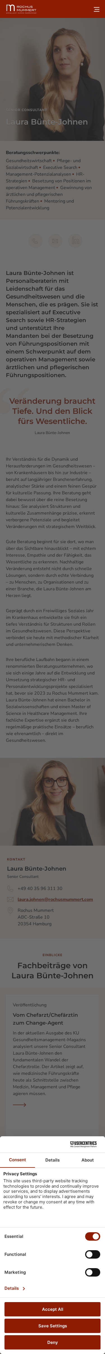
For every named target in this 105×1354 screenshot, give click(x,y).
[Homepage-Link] (21, 9)
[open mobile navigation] (96, 9)
